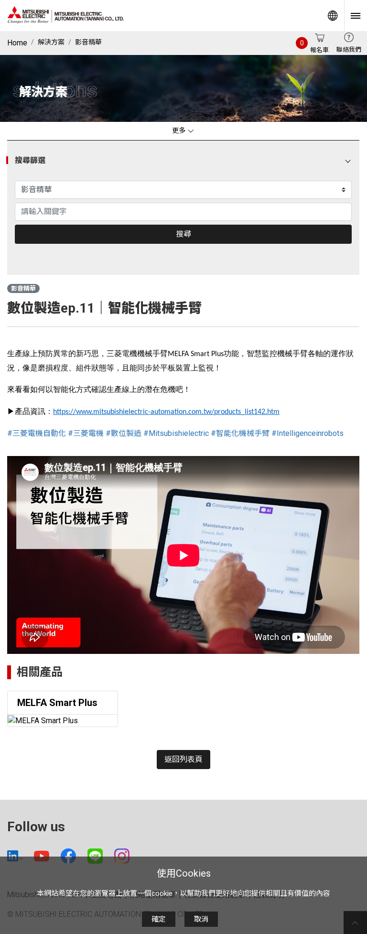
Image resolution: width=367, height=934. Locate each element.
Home (17, 42)
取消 (201, 919)
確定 (158, 919)
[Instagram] (122, 856)
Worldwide (332, 15)
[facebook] (68, 856)
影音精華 (88, 42)
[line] (95, 856)
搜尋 (183, 234)
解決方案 (51, 42)
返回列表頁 (183, 759)
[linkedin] (14, 855)
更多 (179, 131)
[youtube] (41, 856)
